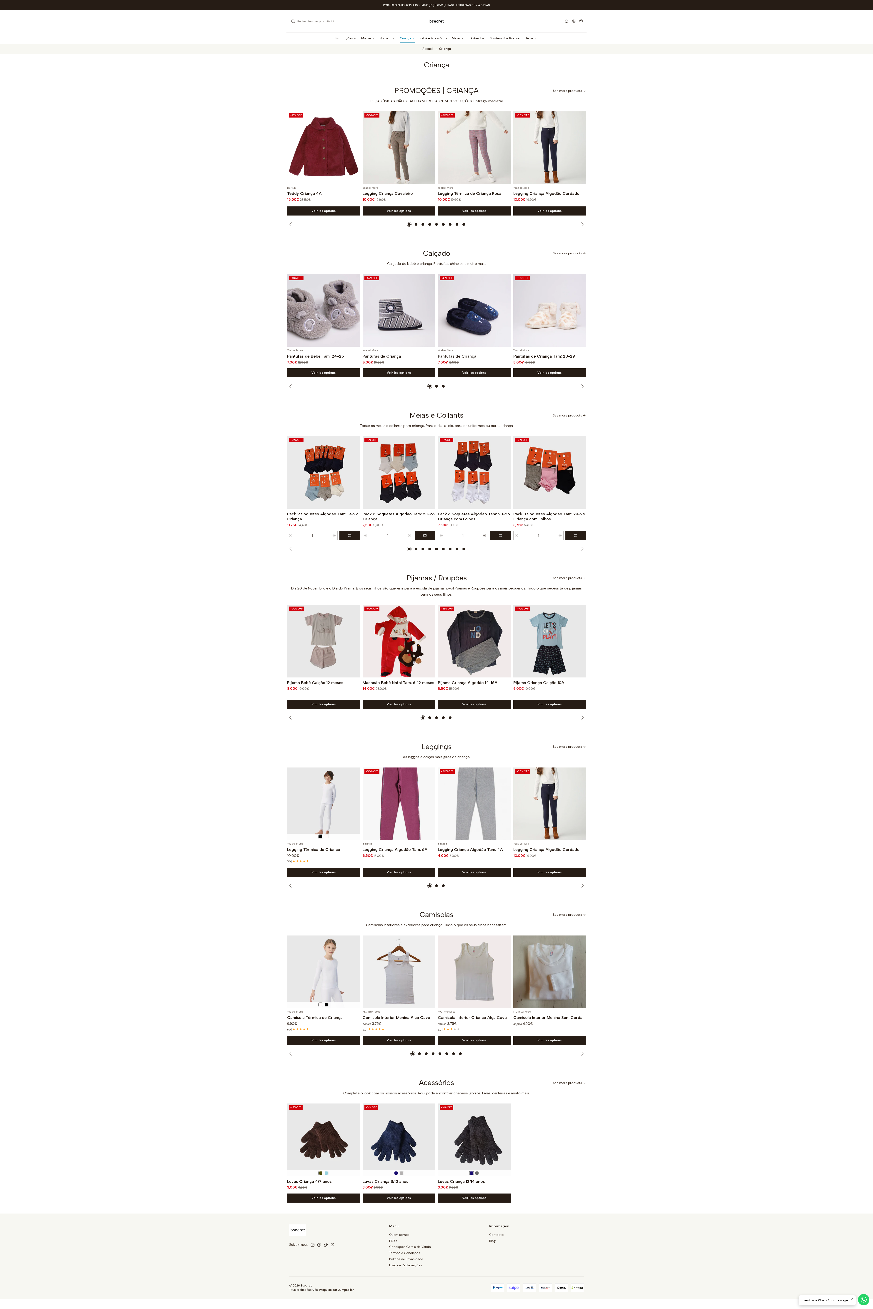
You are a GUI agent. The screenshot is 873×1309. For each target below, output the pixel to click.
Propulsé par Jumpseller (336, 1290)
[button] (409, 224)
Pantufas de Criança (382, 356)
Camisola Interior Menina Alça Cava (396, 1017)
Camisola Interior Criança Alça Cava (472, 1017)
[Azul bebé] (326, 1173)
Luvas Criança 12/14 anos (461, 1181)
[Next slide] (581, 224)
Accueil (427, 48)
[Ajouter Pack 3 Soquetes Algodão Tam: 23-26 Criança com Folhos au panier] (575, 535)
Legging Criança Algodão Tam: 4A (470, 849)
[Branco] (326, 837)
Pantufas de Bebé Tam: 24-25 (315, 356)
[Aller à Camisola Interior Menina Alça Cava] (399, 971)
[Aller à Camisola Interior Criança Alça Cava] (474, 971)
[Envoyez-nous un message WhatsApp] (863, 1299)
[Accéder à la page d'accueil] (436, 21)
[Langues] (566, 21)
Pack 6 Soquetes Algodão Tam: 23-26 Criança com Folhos (474, 516)
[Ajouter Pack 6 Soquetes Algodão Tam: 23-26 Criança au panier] (425, 535)
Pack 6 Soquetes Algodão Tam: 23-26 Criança (399, 516)
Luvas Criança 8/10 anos (385, 1181)
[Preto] (321, 837)
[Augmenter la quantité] (334, 535)
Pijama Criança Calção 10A (538, 682)
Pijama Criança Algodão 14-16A (467, 682)
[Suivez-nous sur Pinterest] (332, 1245)
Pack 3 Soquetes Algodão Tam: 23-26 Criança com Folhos (549, 516)
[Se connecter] (574, 21)
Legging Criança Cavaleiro (388, 193)
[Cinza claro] (401, 1173)
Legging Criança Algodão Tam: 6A (395, 849)
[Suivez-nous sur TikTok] (326, 1245)
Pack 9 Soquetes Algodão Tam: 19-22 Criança (322, 516)
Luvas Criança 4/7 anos (309, 1181)
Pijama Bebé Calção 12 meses (315, 682)
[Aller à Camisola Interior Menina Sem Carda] (549, 971)
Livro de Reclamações (405, 1265)
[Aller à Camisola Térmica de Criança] (323, 971)
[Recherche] (293, 21)
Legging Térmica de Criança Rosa (469, 193)
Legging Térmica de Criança (313, 849)
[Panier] (581, 21)
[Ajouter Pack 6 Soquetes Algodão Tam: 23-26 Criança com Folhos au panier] (500, 535)
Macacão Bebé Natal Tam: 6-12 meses (398, 682)
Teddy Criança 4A (304, 193)
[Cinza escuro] (477, 1173)
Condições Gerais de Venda (410, 1247)
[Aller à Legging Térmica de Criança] (323, 803)
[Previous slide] (291, 224)
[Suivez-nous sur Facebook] (319, 1245)
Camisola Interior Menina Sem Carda (547, 1017)
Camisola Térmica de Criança (315, 1017)
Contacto (496, 1235)
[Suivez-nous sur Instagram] (312, 1245)
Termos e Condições (404, 1253)
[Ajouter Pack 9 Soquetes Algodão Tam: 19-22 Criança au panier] (349, 535)
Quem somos (399, 1235)
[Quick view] (354, 147)
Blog (492, 1241)
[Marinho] (396, 1173)
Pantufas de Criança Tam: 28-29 (544, 356)
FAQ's (393, 1241)
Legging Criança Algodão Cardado (546, 193)
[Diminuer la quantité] (290, 535)
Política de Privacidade (406, 1259)
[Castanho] (321, 1173)
